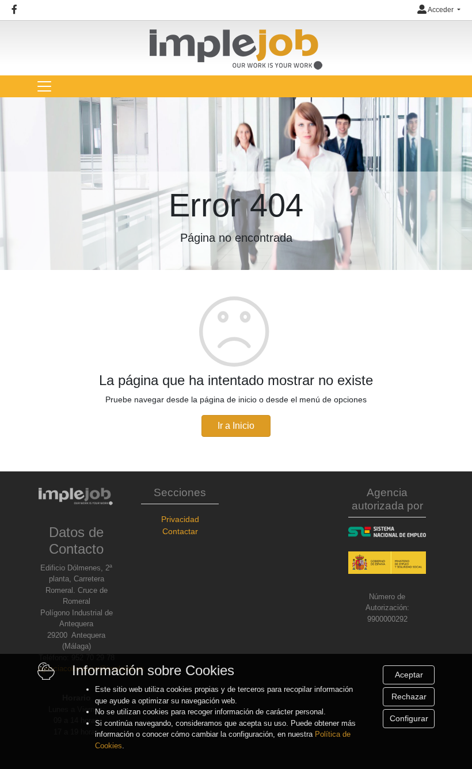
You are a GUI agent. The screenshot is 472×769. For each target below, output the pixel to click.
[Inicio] (236, 44)
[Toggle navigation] (44, 86)
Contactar (180, 531)
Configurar (409, 718)
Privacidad (180, 519)
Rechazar (409, 696)
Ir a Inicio (236, 426)
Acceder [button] (441, 10)
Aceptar (409, 674)
